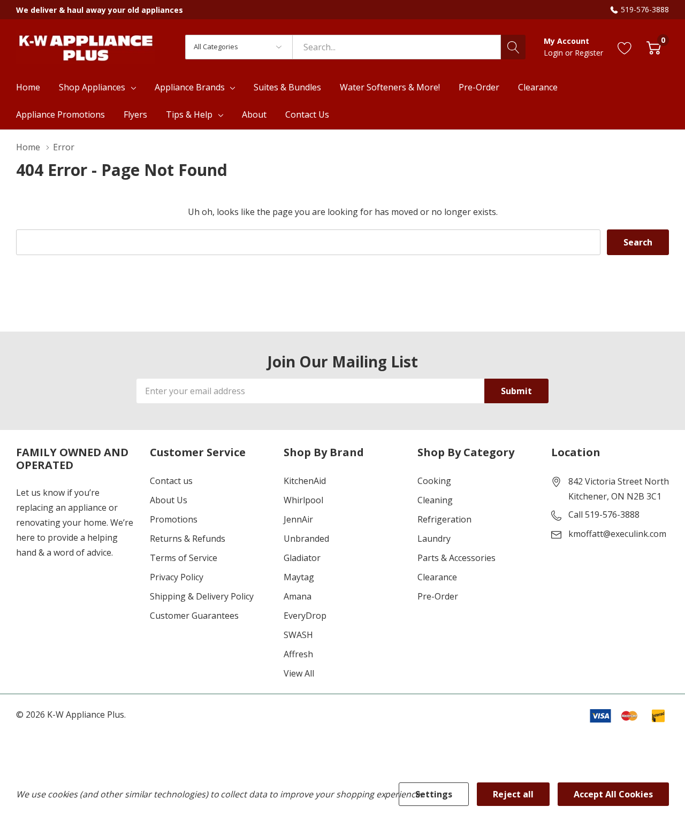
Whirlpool (303, 500)
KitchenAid (305, 481)
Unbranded (306, 538)
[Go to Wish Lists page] (625, 47)
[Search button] (513, 47)
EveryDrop (305, 615)
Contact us (171, 481)
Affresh (298, 654)
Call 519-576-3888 (604, 514)
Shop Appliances (92, 87)
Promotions (173, 519)
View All (299, 673)
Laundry (434, 538)
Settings (433, 794)
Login (554, 53)
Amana (297, 596)
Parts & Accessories (456, 558)
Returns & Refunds (187, 538)
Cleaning (435, 500)
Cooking (434, 481)
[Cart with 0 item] (653, 47)
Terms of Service (183, 558)
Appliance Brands (190, 87)
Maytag (299, 577)
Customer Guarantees (194, 615)
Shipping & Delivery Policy (202, 596)
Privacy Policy (176, 577)
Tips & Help (189, 114)
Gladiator (302, 558)
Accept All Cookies (613, 794)
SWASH (298, 635)
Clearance (437, 577)
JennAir (298, 519)
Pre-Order (437, 596)
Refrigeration (444, 519)
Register (589, 53)
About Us (168, 500)
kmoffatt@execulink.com (617, 534)
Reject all (513, 794)
